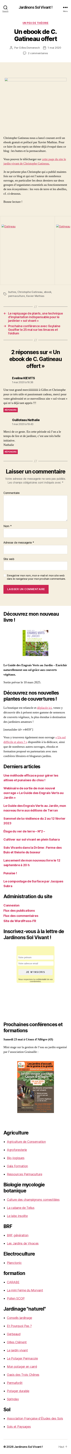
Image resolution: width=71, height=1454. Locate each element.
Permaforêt (14, 1383)
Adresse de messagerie (18, 542)
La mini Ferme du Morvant (25, 1290)
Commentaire (11, 493)
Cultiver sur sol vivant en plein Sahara (31, 839)
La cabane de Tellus (20, 1208)
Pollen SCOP (16, 1298)
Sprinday (13, 1399)
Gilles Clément (17, 1342)
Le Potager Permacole (22, 1358)
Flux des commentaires (20, 916)
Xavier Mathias (35, 296)
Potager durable (18, 1391)
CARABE (13, 1282)
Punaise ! (10, 873)
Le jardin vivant (17, 1350)
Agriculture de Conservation (26, 1141)
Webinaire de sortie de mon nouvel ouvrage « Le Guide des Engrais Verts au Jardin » (33, 792)
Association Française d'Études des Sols (35, 1418)
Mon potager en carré (22, 1366)
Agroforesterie (17, 1150)
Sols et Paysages (19, 1426)
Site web (8, 559)
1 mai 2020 (54, 47)
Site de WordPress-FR (19, 921)
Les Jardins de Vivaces (23, 1243)
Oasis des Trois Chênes (23, 1374)
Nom (7, 526)
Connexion (11, 905)
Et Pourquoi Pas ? (19, 1326)
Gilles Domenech (29, 47)
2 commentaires (38, 53)
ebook (47, 292)
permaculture (16, 296)
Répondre (11, 410)
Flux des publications (19, 910)
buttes (12, 292)
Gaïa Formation (17, 1166)
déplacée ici (44, 708)
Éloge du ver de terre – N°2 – (24, 831)
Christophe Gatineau (30, 292)
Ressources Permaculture (24, 1174)
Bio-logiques (15, 1158)
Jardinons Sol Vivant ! (36, 7)
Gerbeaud (14, 1334)
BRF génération (17, 1235)
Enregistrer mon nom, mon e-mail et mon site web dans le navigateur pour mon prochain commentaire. (36, 577)
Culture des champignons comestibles (33, 1199)
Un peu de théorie (36, 22)
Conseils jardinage (19, 1318)
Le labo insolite (17, 1216)
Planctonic (14, 1263)
